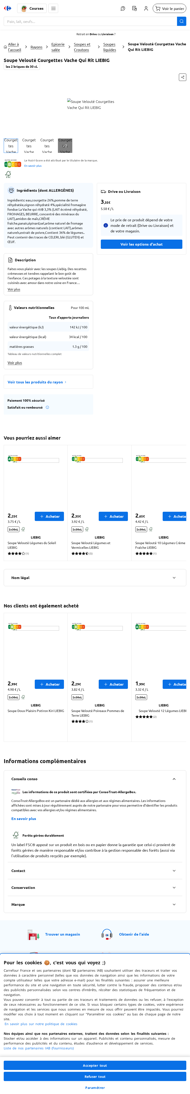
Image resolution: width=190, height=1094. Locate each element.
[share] (182, 77)
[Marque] (174, 904)
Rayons (36, 46)
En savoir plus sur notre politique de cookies (41, 1024)
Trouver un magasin (62, 934)
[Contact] (174, 870)
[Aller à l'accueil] (8, 8)
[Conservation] (174, 887)
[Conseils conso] (174, 778)
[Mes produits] (134, 8)
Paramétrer (95, 1087)
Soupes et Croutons (82, 47)
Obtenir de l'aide (134, 934)
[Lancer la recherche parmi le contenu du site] (181, 21)
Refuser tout (95, 1076)
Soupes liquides (109, 47)
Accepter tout (95, 1065)
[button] (53, 8)
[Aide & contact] (123, 8)
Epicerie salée (58, 47)
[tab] (11, 146)
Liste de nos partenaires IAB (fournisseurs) (39, 1048)
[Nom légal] (174, 577)
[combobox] (95, 21)
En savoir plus (32, 165)
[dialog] (95, 1024)
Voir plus (14, 289)
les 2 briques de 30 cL (22, 66)
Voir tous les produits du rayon (35, 381)
